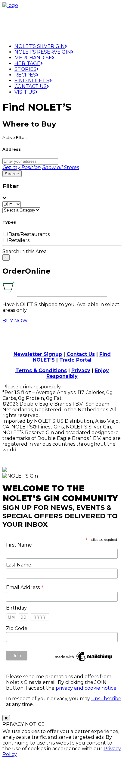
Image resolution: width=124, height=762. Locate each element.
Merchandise (33, 58)
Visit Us (24, 92)
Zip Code (16, 628)
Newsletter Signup (38, 354)
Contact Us (30, 86)
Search (12, 173)
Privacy (80, 370)
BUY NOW (15, 321)
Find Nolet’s (31, 80)
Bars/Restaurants (29, 234)
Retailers (18, 240)
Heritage (27, 63)
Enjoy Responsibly (77, 373)
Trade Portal (75, 360)
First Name (19, 545)
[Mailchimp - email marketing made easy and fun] (84, 661)
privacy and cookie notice (86, 688)
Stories (25, 69)
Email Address (25, 587)
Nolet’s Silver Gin (39, 46)
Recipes (25, 75)
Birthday (16, 608)
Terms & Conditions (41, 370)
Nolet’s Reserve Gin (42, 52)
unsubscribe (106, 698)
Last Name (18, 565)
